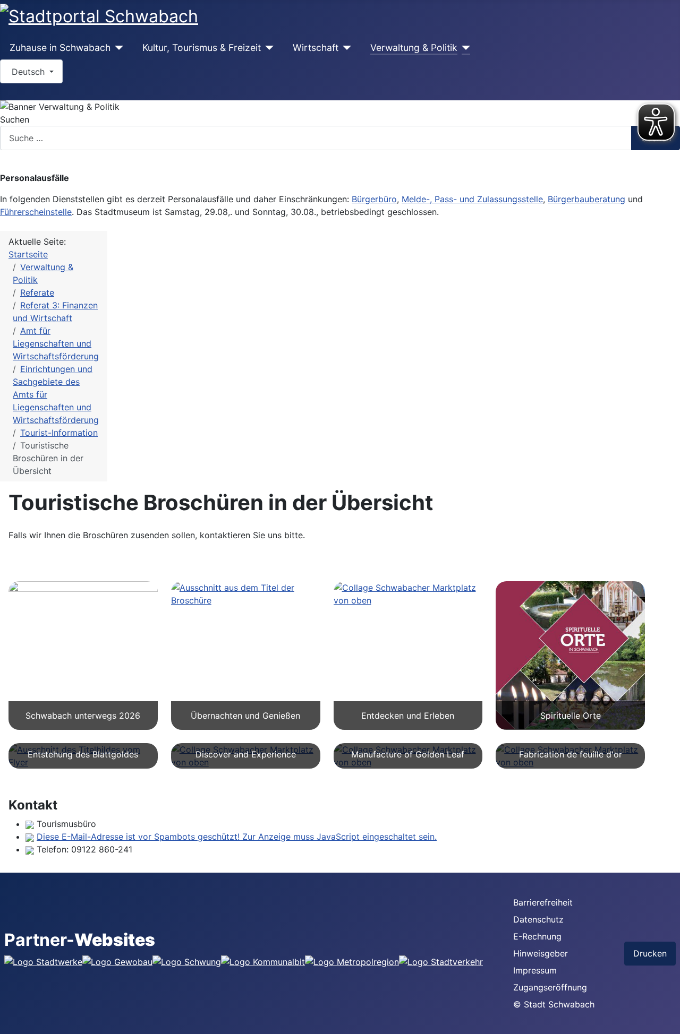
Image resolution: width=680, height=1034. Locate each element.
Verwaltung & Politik (413, 47)
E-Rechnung (537, 936)
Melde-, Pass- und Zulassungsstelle (472, 199)
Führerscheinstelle (36, 211)
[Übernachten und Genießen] (245, 594)
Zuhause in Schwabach (60, 47)
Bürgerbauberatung (586, 199)
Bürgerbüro (374, 199)
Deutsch (28, 71)
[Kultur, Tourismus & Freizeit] (267, 48)
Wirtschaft (315, 47)
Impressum (535, 970)
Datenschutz (538, 919)
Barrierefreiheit (543, 902)
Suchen (14, 119)
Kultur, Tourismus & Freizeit (201, 47)
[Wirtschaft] (345, 48)
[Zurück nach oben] (667, 1021)
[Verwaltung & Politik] (464, 48)
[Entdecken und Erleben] (408, 594)
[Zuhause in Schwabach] (117, 48)
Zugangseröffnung (550, 987)
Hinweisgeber (540, 953)
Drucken (650, 953)
